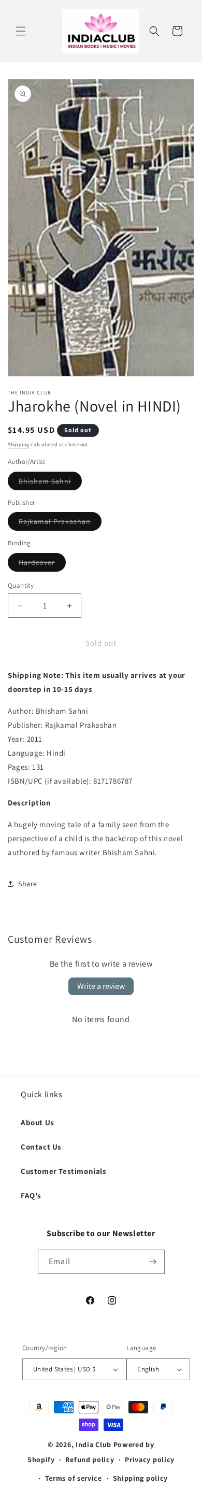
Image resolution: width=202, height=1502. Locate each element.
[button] (20, 31)
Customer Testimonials (64, 1171)
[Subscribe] (152, 1262)
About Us (37, 1122)
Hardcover (42, 564)
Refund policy (89, 1459)
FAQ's (31, 1195)
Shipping (19, 444)
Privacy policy (150, 1459)
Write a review (101, 986)
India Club (93, 1444)
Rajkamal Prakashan (60, 523)
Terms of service (73, 1478)
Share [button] (27, 883)
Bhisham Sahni (50, 483)
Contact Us (41, 1147)
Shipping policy (140, 1478)
